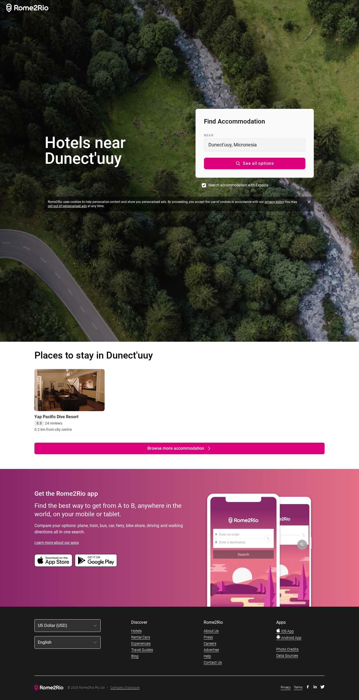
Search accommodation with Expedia (238, 185)
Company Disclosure (125, 687)
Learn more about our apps (56, 542)
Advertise (211, 650)
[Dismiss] (309, 202)
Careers (210, 643)
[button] (254, 163)
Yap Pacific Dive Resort (56, 416)
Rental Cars (140, 637)
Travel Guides (142, 650)
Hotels (136, 631)
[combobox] (254, 145)
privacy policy (274, 202)
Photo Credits (287, 649)
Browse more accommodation (175, 448)
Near (208, 135)
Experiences (141, 643)
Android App (290, 638)
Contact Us (213, 662)
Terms (298, 687)
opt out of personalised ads (67, 206)
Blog (135, 656)
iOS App (287, 631)
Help (207, 656)
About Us (211, 631)
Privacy (286, 687)
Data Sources (287, 655)
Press (208, 637)
